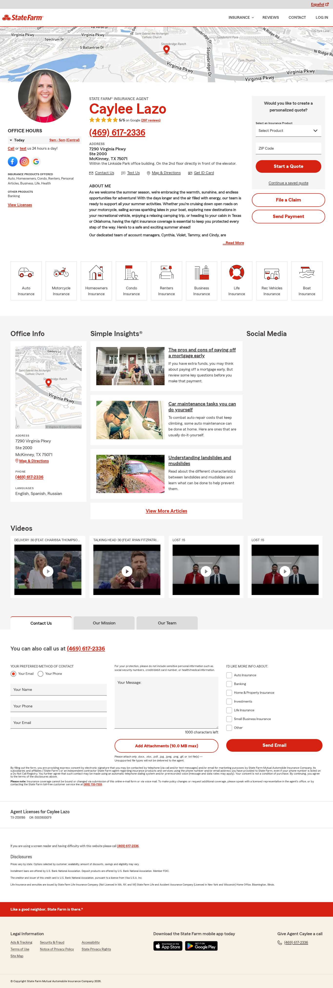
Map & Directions (34, 461)
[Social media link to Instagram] (24, 161)
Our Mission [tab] (104, 623)
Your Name (22, 690)
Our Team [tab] (167, 623)
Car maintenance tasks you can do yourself (202, 407)
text (23, 148)
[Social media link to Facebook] (13, 161)
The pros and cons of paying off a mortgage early (202, 353)
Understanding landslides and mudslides (199, 460)
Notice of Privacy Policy (57, 949)
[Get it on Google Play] (201, 946)
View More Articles (166, 511)
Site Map (16, 956)
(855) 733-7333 (93, 784)
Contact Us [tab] (41, 623)
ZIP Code (266, 148)
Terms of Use (19, 949)
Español (317, 4)
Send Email (274, 745)
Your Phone (53, 674)
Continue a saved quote (288, 183)
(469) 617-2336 (117, 132)
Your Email (26, 674)
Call (11, 148)
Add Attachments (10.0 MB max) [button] (166, 746)
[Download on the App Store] (168, 946)
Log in (322, 17)
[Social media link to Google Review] (36, 161)
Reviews (271, 17)
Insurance (239, 17)
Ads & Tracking (21, 942)
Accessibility (91, 942)
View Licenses (20, 205)
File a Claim (288, 200)
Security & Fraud (52, 942)
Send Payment (288, 216)
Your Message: (129, 683)
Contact (297, 17)
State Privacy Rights (96, 949)
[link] (23, 17)
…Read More (233, 243)
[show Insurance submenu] (252, 17)
